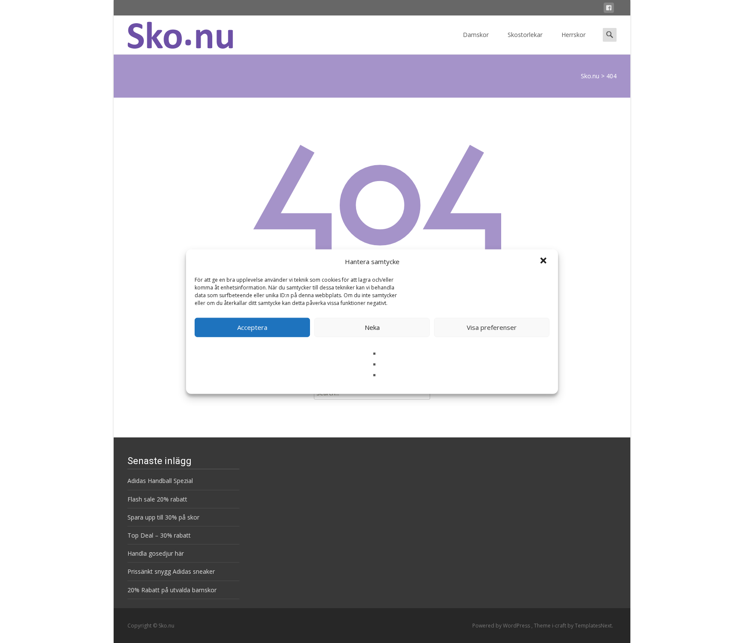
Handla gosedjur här (155, 553)
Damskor (476, 35)
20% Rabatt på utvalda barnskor (172, 590)
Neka (372, 327)
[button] (544, 261)
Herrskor (573, 35)
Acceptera (252, 327)
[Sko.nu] (173, 32)
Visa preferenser (492, 327)
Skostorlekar (525, 35)
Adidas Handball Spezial (160, 481)
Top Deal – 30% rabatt (159, 535)
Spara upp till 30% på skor (163, 517)
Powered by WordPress (501, 625)
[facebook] (609, 9)
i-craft (559, 625)
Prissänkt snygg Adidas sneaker (171, 571)
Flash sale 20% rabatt (157, 499)
